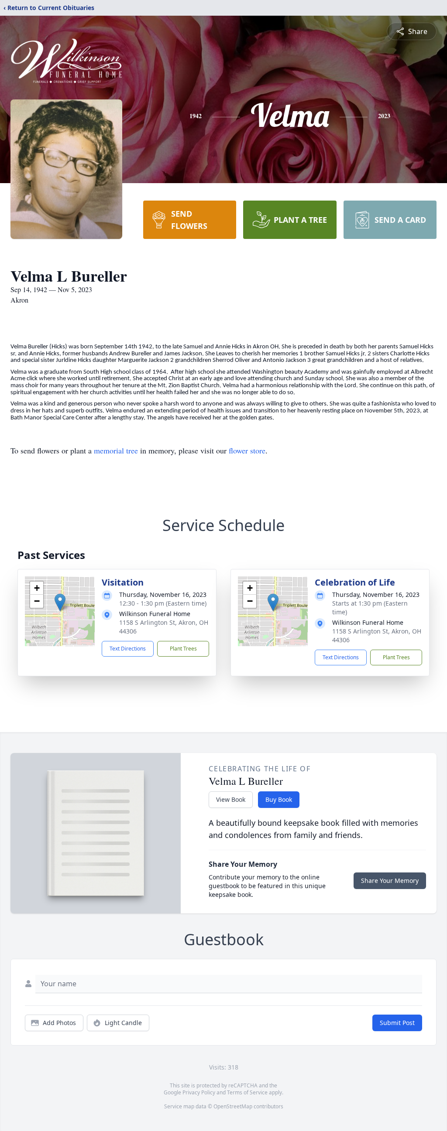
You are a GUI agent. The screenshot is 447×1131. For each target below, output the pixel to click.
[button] (60, 602)
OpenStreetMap (232, 1106)
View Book (230, 799)
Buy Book (278, 799)
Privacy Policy (198, 1092)
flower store (247, 450)
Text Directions (128, 648)
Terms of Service (247, 1092)
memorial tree (116, 450)
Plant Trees (183, 648)
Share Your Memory (390, 880)
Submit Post (397, 1023)
